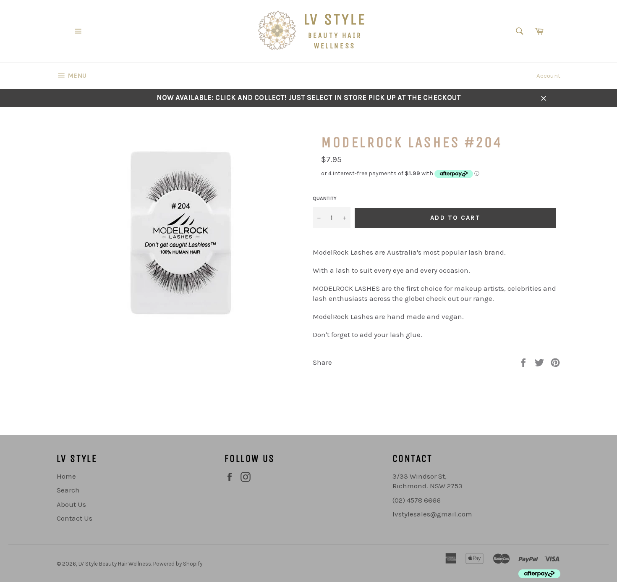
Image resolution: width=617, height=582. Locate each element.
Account (548, 75)
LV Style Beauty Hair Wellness (114, 564)
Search (68, 490)
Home (66, 476)
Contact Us (74, 518)
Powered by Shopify (177, 564)
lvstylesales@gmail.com (432, 514)
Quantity (325, 198)
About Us (71, 504)
